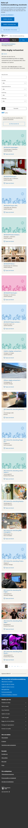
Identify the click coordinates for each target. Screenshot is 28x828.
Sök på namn (5, 74)
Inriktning (4, 92)
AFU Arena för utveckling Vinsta (13, 561)
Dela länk (5, 53)
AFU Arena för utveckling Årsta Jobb (13, 621)
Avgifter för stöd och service (8, 686)
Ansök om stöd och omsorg (8, 684)
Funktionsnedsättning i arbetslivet (9, 694)
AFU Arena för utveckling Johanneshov (13, 471)
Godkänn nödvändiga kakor (9, 24)
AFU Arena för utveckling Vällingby (12, 591)
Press (3, 765)
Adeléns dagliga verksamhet (12, 351)
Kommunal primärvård (7, 692)
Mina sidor (4, 761)
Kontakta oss (5, 754)
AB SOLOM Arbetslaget (10, 147)
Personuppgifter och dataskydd (9, 778)
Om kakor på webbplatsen (7, 14)
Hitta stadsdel (5, 737)
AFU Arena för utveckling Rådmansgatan (13, 531)
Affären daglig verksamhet (12, 380)
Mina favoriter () (15, 123)
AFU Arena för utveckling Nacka (13, 501)
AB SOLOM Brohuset (10, 176)
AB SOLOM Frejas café (10, 205)
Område (4, 80)
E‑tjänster (5, 40)
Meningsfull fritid (5, 689)
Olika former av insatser (7, 681)
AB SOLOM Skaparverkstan (12, 322)
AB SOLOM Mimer (9, 264)
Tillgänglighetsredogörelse (8, 774)
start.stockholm (5, 791)
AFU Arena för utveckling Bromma (14, 409)
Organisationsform (6, 86)
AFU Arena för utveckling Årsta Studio (13, 652)
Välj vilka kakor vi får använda (10, 29)
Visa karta (16, 108)
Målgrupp (4, 98)
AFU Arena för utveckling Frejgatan (13, 440)
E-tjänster (4, 741)
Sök (15, 40)
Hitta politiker (5, 757)
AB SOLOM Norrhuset (10, 293)
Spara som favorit (10, 154)
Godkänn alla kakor (7, 19)
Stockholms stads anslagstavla (9, 745)
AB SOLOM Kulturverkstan (11, 234)
